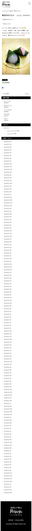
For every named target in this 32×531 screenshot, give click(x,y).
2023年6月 (6, 247)
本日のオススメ (8, 105)
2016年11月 (7, 442)
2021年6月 (6, 314)
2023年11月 (7, 233)
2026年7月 (6, 144)
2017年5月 (6, 425)
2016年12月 (7, 439)
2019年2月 (6, 384)
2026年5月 (7, 150)
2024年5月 (7, 216)
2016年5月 (6, 459)
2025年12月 (7, 163)
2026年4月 (6, 152)
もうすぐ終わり (8, 109)
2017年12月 (7, 406)
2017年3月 (6, 431)
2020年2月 (7, 350)
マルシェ (27, 93)
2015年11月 (7, 475)
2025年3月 (7, 189)
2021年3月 (6, 322)
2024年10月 (7, 202)
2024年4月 (6, 219)
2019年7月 (6, 370)
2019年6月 (6, 372)
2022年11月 (7, 267)
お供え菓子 (7, 114)
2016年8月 (6, 450)
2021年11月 (7, 300)
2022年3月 (6, 289)
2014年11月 (7, 492)
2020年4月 (7, 345)
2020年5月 (7, 342)
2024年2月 (6, 225)
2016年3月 (6, 464)
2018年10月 (7, 395)
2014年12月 (7, 489)
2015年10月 (7, 478)
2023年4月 (6, 253)
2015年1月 (6, 487)
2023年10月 (7, 236)
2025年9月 (7, 172)
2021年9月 (6, 306)
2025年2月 (7, 191)
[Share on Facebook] (2, 88)
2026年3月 (6, 155)
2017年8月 (6, 417)
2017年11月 (7, 409)
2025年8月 (7, 175)
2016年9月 (6, 448)
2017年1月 (6, 436)
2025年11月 (7, 166)
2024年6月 (6, 214)
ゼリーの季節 (6, 93)
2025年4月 (7, 186)
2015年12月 (7, 473)
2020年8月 (7, 333)
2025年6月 (7, 180)
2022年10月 (7, 269)
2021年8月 (6, 308)
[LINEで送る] (6, 83)
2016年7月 (6, 453)
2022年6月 (6, 280)
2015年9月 (6, 481)
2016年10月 (7, 445)
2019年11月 (7, 358)
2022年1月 (6, 294)
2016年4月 (6, 462)
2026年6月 (6, 147)
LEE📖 (5, 118)
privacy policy (19, 520)
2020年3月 (7, 347)
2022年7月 (6, 278)
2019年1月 (6, 386)
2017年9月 (6, 414)
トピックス (19, 15)
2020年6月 (7, 339)
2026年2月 (6, 158)
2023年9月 (7, 239)
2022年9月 (7, 272)
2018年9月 (6, 397)
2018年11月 (7, 392)
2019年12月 (7, 356)
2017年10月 (7, 411)
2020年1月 (6, 353)
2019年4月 (6, 378)
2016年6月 (6, 456)
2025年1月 (6, 194)
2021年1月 (6, 328)
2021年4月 (6, 319)
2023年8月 (7, 241)
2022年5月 (7, 283)
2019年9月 (6, 364)
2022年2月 (6, 292)
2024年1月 (6, 228)
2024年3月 (6, 222)
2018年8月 (6, 400)
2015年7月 (6, 484)
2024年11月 (7, 200)
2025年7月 (7, 177)
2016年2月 (6, 467)
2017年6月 (6, 423)
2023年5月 (7, 250)
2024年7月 (6, 211)
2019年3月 (6, 381)
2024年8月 (7, 208)
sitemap (10, 520)
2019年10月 (7, 361)
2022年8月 (7, 275)
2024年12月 (7, 197)
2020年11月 (7, 331)
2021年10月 (7, 303)
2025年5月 (7, 183)
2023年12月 (7, 230)
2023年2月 (6, 258)
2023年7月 (6, 244)
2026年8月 (7, 141)
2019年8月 (6, 367)
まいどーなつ (7, 101)
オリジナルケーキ (12, 130)
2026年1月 (6, 161)
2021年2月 (6, 325)
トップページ (5, 11)
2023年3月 (6, 255)
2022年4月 (6, 286)
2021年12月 (7, 297)
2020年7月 (7, 336)
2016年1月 (6, 470)
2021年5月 (6, 317)
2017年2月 (6, 434)
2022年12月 (7, 264)
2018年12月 (7, 389)
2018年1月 (6, 403)
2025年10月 (7, 169)
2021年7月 (6, 311)
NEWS (11, 11)
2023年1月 (6, 261)
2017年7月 (6, 420)
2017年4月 (6, 428)
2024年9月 (7, 205)
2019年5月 (6, 375)
